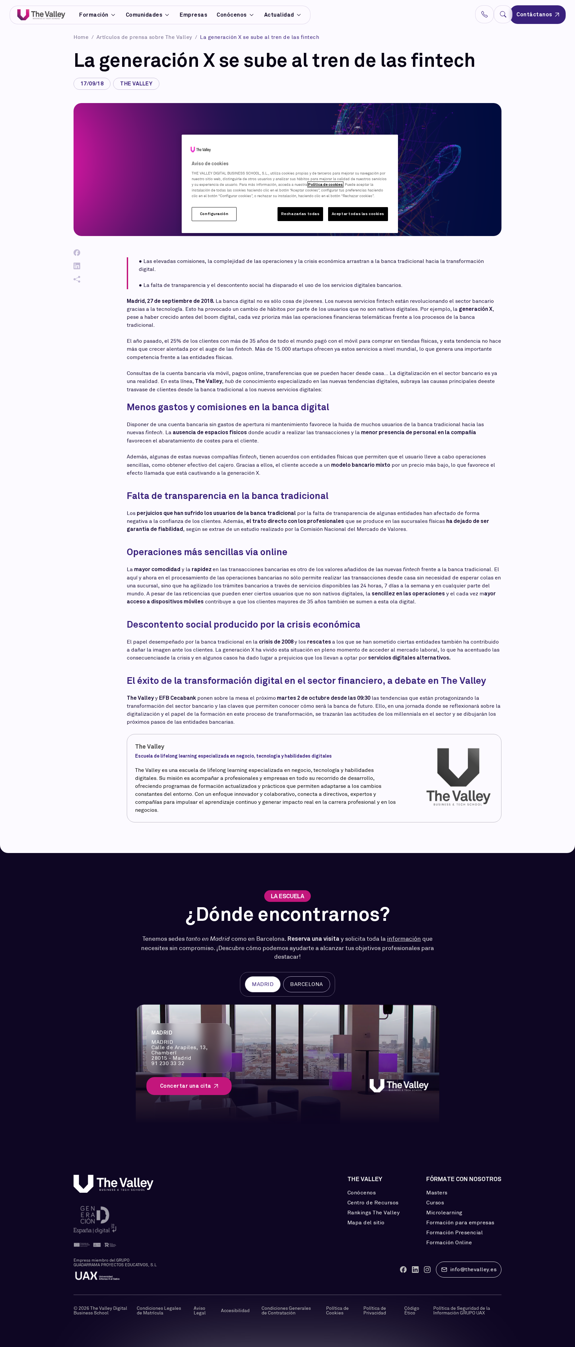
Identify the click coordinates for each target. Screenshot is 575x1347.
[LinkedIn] (77, 266)
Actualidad (279, 14)
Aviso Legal (200, 1310)
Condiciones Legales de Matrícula (159, 1310)
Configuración (214, 213)
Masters (437, 1192)
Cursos (435, 1202)
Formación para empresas (460, 1222)
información (404, 938)
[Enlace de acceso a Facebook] (403, 1269)
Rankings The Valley (373, 1212)
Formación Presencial (454, 1232)
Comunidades (144, 15)
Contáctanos (534, 14)
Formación (93, 15)
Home (82, 37)
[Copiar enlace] (77, 279)
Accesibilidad (235, 1310)
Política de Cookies (337, 1310)
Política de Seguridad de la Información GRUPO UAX (461, 1310)
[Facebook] (77, 252)
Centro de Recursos (373, 1202)
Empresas (193, 14)
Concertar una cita (185, 1085)
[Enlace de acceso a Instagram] (427, 1269)
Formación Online (449, 1242)
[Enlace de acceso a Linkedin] (415, 1269)
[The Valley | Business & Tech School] (41, 14)
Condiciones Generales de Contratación (286, 1310)
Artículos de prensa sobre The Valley (145, 37)
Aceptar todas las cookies (358, 213)
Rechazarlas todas (300, 213)
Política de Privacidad (374, 1310)
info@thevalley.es (473, 1269)
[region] (290, 184)
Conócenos (232, 14)
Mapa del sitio (366, 1222)
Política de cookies (325, 184)
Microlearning (444, 1212)
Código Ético (411, 1310)
